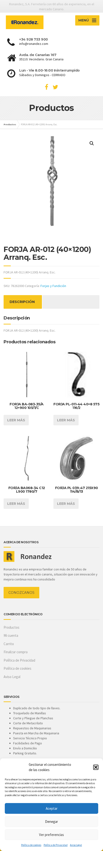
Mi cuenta (11, 635)
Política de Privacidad (56, 845)
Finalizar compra (16, 652)
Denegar (51, 821)
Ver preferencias (51, 834)
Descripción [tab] (22, 302)
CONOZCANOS (21, 592)
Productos (11, 627)
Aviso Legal (76, 845)
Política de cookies (31, 845)
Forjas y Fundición (53, 286)
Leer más (16, 420)
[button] (95, 767)
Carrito (9, 644)
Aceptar (51, 808)
